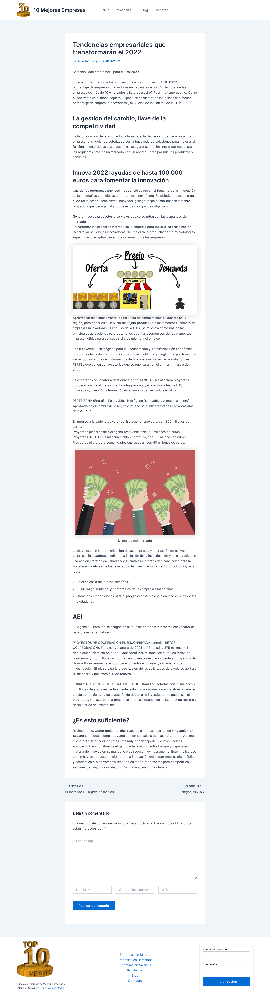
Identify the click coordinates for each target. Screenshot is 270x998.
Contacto (161, 10)
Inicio (106, 10)
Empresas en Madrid (135, 955)
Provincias (123, 10)
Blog (144, 10)
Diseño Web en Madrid (52, 987)
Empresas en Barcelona (135, 960)
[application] (133, 10)
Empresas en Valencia (135, 965)
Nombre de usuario (215, 949)
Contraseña (210, 964)
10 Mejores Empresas (59, 10)
